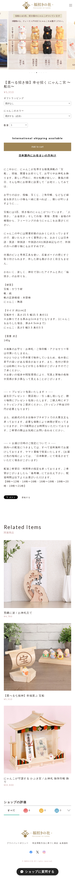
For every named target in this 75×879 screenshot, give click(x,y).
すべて (11, 810)
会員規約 (64, 843)
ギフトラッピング (14, 98)
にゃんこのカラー (14, 111)
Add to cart (37, 147)
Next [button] (69, 40)
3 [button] (34, 72)
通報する (26, 497)
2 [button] (31, 72)
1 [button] (29, 72)
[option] (37, 40)
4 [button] (36, 72)
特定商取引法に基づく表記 (45, 843)
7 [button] (43, 72)
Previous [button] (5, 40)
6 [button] (41, 72)
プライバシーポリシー (18, 843)
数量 (6, 125)
